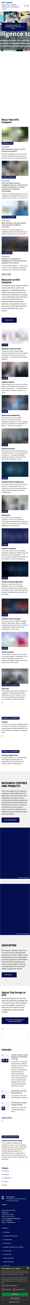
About (4, 112)
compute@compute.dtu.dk (13, 1218)
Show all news (6, 274)
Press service (7, 1243)
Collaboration (7, 1178)
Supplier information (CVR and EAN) (13, 1247)
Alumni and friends (9, 1262)
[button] (27, 5)
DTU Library (7, 1265)
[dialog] (15, 1285)
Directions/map (8, 1239)
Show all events (7, 1117)
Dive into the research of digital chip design (15, 1020)
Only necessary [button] (15, 1298)
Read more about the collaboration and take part (13, 26)
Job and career (7, 1250)
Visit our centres (10, 820)
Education (6, 1174)
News (5, 1185)
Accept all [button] (15, 1294)
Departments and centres (11, 1236)
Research (6, 1171)
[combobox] (28, 1268)
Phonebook (7, 1232)
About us (6, 1181)
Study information (9, 1258)
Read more (9, 320)
